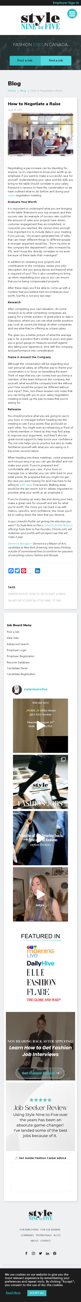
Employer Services (18, 10)
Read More (13, 1293)
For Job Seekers (50, 1230)
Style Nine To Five (49, 600)
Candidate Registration (21, 674)
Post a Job (24, 60)
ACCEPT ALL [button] (37, 1293)
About (34, 1241)
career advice (18, 594)
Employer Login (17, 650)
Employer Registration (20, 656)
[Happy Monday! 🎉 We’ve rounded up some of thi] (40, 782)
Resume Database (18, 662)
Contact (45, 1241)
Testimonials (14, 32)
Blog (23, 90)
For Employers (29, 1230)
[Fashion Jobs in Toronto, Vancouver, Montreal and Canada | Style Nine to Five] (40, 20)
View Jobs (13, 638)
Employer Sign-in (66, 3)
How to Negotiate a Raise (47, 594)
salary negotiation (22, 600)
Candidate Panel (17, 668)
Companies (27, 1235)
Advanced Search (18, 644)
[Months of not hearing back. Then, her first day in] (40, 838)
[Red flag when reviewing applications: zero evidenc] (40, 894)
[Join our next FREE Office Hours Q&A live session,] (40, 726)
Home (12, 90)
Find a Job (56, 60)
